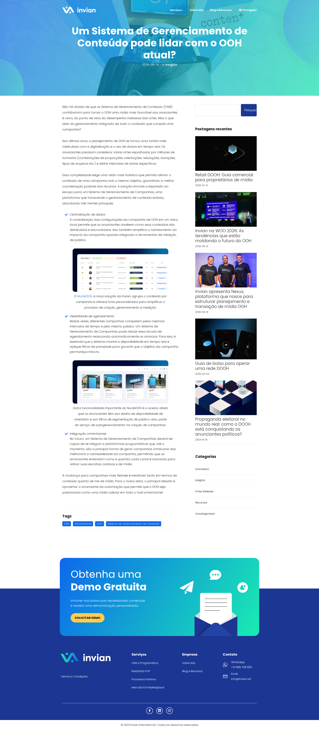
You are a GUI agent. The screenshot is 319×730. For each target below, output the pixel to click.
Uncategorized (204, 514)
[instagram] (169, 711)
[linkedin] (159, 711)
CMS (66, 523)
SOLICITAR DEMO (87, 618)
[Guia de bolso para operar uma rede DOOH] (226, 339)
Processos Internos (144, 679)
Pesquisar (250, 110)
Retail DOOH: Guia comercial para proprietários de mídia (224, 177)
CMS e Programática (145, 663)
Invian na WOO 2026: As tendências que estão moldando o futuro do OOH (223, 236)
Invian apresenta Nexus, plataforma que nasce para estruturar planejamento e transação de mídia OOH (224, 299)
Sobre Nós (188, 663)
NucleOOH (84, 296)
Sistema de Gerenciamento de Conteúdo (134, 523)
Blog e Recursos (192, 671)
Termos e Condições (74, 676)
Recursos (201, 502)
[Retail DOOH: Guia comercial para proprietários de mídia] (226, 153)
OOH (99, 523)
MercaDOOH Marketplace (148, 687)
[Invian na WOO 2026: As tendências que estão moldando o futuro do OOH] (226, 209)
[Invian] (79, 10)
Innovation (202, 469)
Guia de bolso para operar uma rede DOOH (222, 366)
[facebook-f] (150, 711)
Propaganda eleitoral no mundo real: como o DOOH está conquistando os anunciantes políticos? (223, 426)
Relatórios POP (141, 671)
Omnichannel (83, 523)
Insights (171, 64)
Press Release (204, 491)
